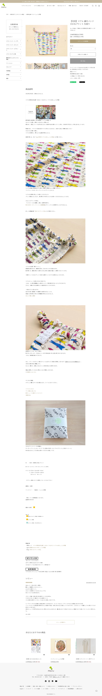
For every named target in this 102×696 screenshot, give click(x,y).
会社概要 (28, 686)
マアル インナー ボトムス (12, 45)
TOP (7, 14)
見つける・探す (51, 5)
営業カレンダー (56, 677)
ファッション (9, 63)
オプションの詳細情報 (83, 41)
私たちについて (62, 5)
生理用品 (8, 70)
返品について (73, 71)
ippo (51, 188)
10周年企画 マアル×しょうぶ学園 (33, 14)
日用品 (7, 74)
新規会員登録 (71, 688)
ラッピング (28, 688)
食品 (7, 78)
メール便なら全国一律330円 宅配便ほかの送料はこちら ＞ (35, 1)
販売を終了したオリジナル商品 (17, 14)
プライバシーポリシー (77, 686)
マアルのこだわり (30, 389)
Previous (28, 41)
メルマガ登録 (37, 688)
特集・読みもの (73, 5)
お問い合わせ (79, 688)
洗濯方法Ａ (28, 395)
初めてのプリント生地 (40, 211)
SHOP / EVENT (84, 5)
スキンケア (8, 67)
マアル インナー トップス (12, 41)
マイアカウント (61, 688)
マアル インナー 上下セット (12, 49)
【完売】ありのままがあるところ (33, 659)
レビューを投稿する (60, 622)
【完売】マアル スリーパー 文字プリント (85, 659)
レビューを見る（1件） (75, 78)
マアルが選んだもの (39, 5)
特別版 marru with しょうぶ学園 (37, 547)
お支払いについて (51, 686)
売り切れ (83, 61)
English (21, 688)
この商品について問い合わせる (77, 76)
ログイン (53, 688)
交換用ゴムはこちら (31, 372)
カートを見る (45, 688)
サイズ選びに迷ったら (31, 391)
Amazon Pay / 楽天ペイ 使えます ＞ (72, 1)
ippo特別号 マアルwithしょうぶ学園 (45, 137)
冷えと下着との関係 (30, 296)
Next (65, 41)
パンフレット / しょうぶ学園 (57, 659)
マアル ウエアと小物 (11, 54)
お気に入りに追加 (82, 54)
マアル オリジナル (26, 5)
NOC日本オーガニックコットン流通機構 (35, 205)
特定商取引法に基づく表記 (76, 73)
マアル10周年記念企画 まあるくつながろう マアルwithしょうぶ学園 (49, 545)
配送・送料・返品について (39, 686)
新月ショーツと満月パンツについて (34, 393)
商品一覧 (22, 686)
